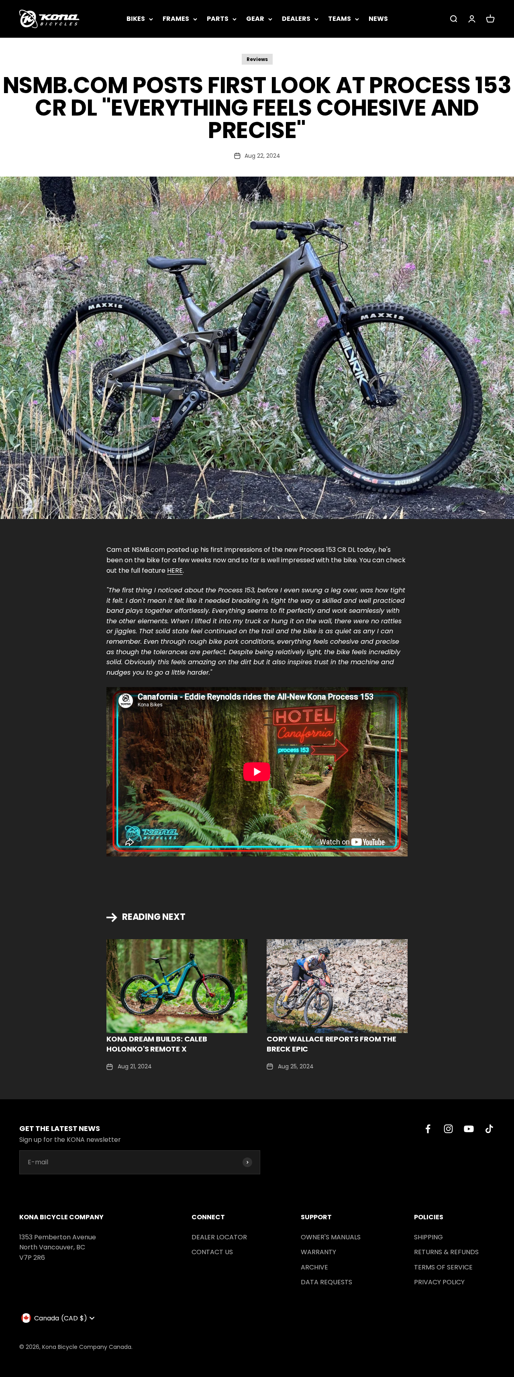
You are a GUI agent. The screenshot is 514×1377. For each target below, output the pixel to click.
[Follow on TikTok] (489, 1128)
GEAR (255, 18)
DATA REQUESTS (326, 1282)
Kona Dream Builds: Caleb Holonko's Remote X (156, 1044)
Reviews (257, 59)
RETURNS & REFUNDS (446, 1252)
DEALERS (296, 18)
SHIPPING (428, 1237)
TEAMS (339, 18)
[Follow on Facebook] (427, 1128)
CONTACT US (212, 1252)
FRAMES (176, 18)
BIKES (135, 18)
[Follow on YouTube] (468, 1128)
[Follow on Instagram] (448, 1128)
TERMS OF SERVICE (443, 1267)
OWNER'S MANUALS (331, 1237)
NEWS (378, 18)
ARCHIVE (314, 1267)
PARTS (217, 18)
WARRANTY (318, 1252)
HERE (175, 570)
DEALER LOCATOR (219, 1237)
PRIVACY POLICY (439, 1282)
